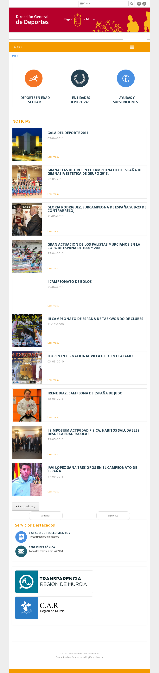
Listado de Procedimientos (49, 533)
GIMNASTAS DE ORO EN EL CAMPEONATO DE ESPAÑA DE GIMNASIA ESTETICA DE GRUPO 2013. (95, 172)
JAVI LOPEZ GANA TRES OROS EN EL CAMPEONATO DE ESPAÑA (92, 469)
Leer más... (53, 156)
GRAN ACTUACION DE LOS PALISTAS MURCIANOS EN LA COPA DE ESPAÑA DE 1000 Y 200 (94, 246)
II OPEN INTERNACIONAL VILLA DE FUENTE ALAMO (90, 356)
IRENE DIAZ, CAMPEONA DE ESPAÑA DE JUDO (85, 393)
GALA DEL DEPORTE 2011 (68, 133)
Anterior (45, 515)
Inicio (15, 55)
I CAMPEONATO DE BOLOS (70, 281)
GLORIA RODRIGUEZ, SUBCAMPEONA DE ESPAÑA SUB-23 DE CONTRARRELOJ (97, 209)
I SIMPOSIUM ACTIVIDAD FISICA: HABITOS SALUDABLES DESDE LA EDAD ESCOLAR (93, 432)
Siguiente (113, 515)
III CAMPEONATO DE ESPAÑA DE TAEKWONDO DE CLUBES (95, 319)
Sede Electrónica (42, 547)
